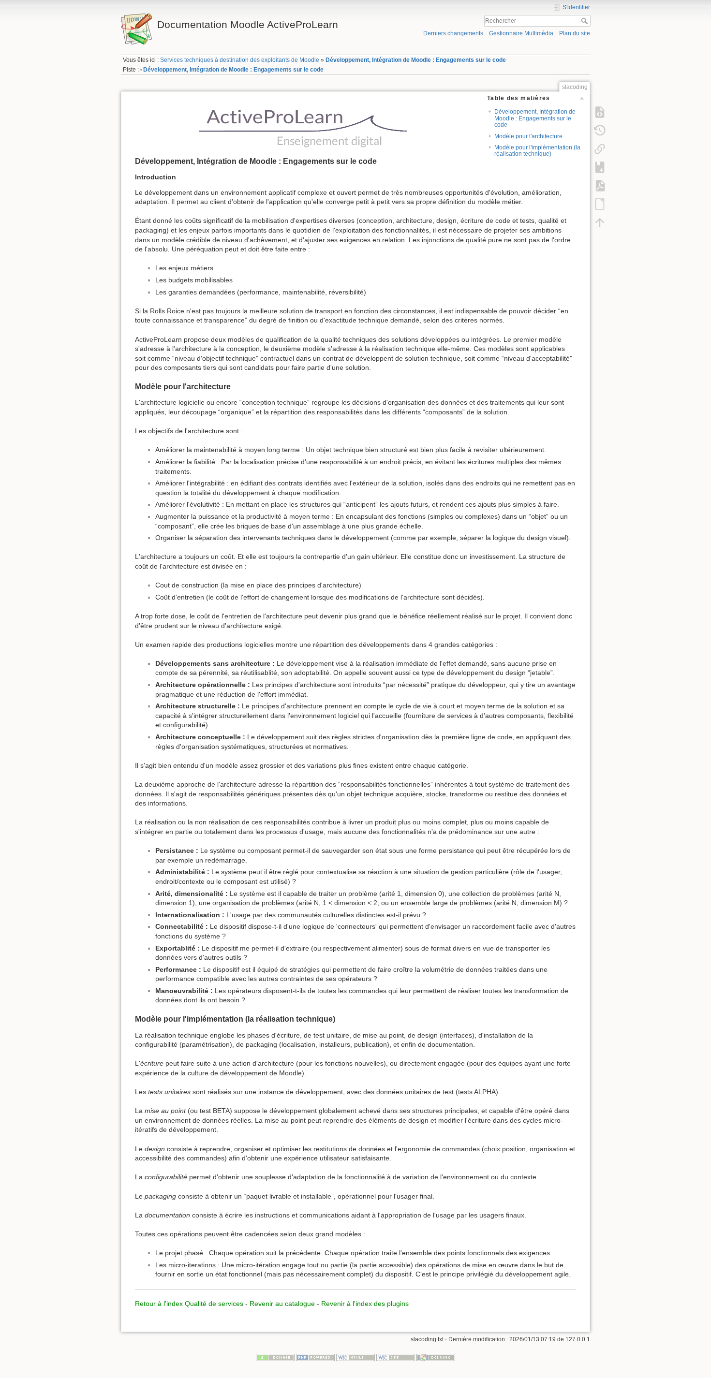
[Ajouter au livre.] (600, 167)
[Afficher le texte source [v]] (600, 112)
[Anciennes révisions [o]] (600, 130)
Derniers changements (453, 33)
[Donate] (275, 1357)
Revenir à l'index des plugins (365, 1303)
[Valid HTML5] (355, 1357)
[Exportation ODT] (600, 203)
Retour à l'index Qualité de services (189, 1303)
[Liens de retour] (600, 148)
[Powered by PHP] (315, 1357)
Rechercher (585, 20)
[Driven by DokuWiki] (435, 1357)
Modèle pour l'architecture (528, 136)
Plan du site (574, 33)
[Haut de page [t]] (600, 222)
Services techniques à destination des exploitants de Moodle (239, 60)
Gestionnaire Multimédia (521, 33)
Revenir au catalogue (282, 1303)
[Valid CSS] (395, 1357)
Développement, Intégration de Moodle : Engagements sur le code (416, 60)
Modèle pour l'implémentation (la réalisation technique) (537, 150)
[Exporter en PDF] (600, 185)
